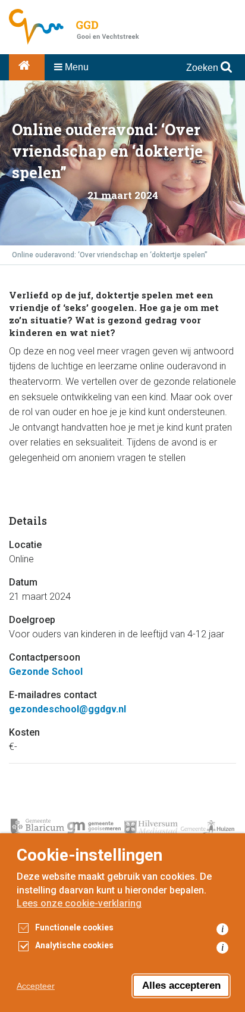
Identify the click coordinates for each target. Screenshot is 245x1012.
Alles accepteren (181, 985)
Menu (75, 67)
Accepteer (36, 986)
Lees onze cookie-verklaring (79, 903)
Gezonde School (46, 671)
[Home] (27, 67)
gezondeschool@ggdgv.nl (67, 709)
